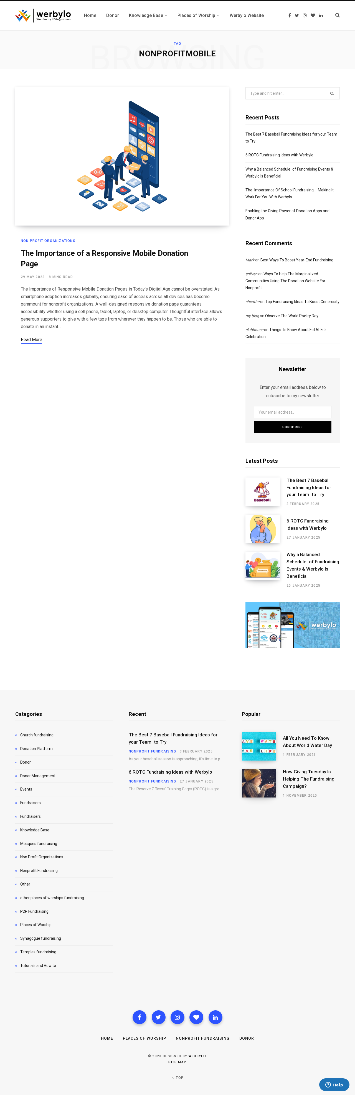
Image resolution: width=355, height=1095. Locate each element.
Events (26, 789)
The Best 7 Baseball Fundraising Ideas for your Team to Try (308, 488)
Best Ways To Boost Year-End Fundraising (296, 260)
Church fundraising (37, 735)
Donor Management (37, 776)
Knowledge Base (34, 830)
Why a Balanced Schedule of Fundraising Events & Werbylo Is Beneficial (312, 565)
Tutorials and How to (38, 965)
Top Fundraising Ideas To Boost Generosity (302, 301)
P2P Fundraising (34, 911)
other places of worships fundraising (52, 898)
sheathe (252, 301)
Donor (25, 762)
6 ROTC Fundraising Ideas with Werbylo (279, 155)
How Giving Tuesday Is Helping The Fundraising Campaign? (308, 779)
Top (179, 1078)
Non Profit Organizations (48, 241)
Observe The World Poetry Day (291, 316)
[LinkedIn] (215, 1017)
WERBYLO (197, 1056)
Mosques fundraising (38, 843)
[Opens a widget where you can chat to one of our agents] (334, 1085)
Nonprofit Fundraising (39, 870)
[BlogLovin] (196, 1017)
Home (107, 1038)
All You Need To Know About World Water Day (307, 741)
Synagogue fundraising (40, 938)
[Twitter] (159, 1017)
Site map (177, 1062)
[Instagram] (177, 1017)
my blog (252, 316)
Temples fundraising (38, 952)
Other (25, 884)
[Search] (334, 15)
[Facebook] (139, 1017)
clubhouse (254, 330)
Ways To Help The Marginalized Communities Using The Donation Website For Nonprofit (285, 281)
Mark (249, 260)
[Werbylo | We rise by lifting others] (43, 15)
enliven (251, 274)
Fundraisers (30, 803)
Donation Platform (36, 748)
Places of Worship (36, 924)
